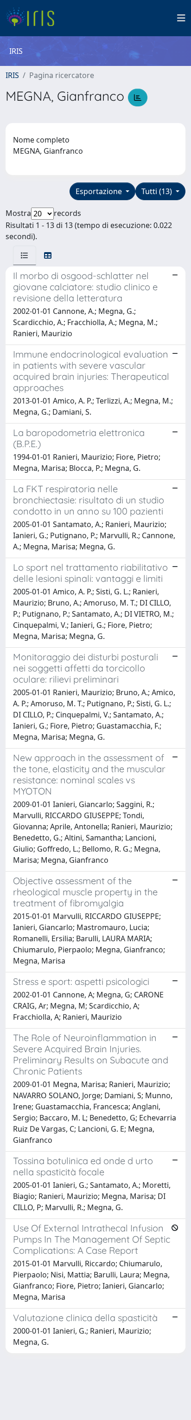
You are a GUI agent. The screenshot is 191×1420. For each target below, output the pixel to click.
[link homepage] (34, 18)
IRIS (12, 75)
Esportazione (100, 191)
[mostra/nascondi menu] (181, 18)
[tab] (24, 255)
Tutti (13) (157, 191)
